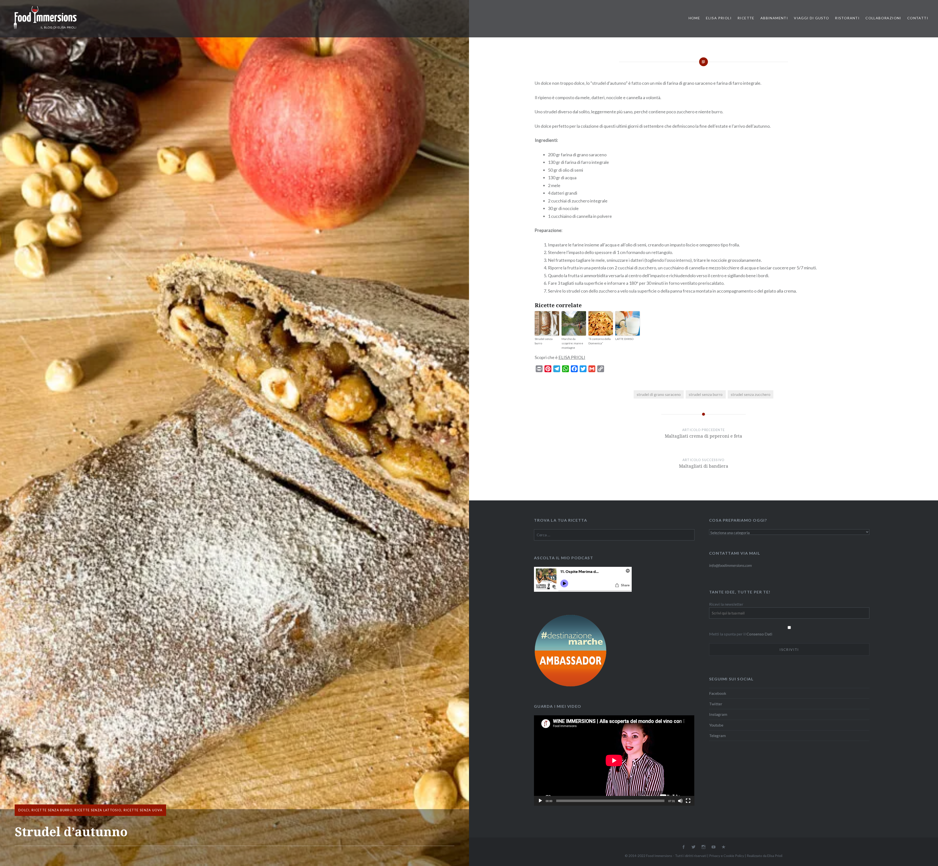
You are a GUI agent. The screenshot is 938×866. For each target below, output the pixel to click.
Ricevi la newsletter (726, 604)
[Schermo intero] (688, 800)
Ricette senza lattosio (98, 810)
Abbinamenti (774, 18)
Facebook (717, 693)
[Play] (540, 800)
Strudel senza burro (544, 341)
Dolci (24, 810)
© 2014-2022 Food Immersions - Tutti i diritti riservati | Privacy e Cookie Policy (684, 856)
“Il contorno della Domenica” (599, 341)
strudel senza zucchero (750, 394)
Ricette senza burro (52, 810)
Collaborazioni (883, 18)
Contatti (917, 18)
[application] (614, 760)
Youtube (716, 725)
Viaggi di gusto (811, 18)
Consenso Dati (759, 634)
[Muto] (680, 800)
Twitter (715, 703)
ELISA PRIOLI (571, 357)
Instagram (718, 714)
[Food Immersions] (45, 30)
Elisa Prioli (719, 18)
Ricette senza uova (143, 810)
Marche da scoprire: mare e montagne (572, 343)
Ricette (746, 18)
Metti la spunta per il (727, 634)
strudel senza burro (706, 394)
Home (694, 18)
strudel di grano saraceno (659, 394)
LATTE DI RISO (624, 339)
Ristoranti (847, 18)
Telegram (717, 735)
